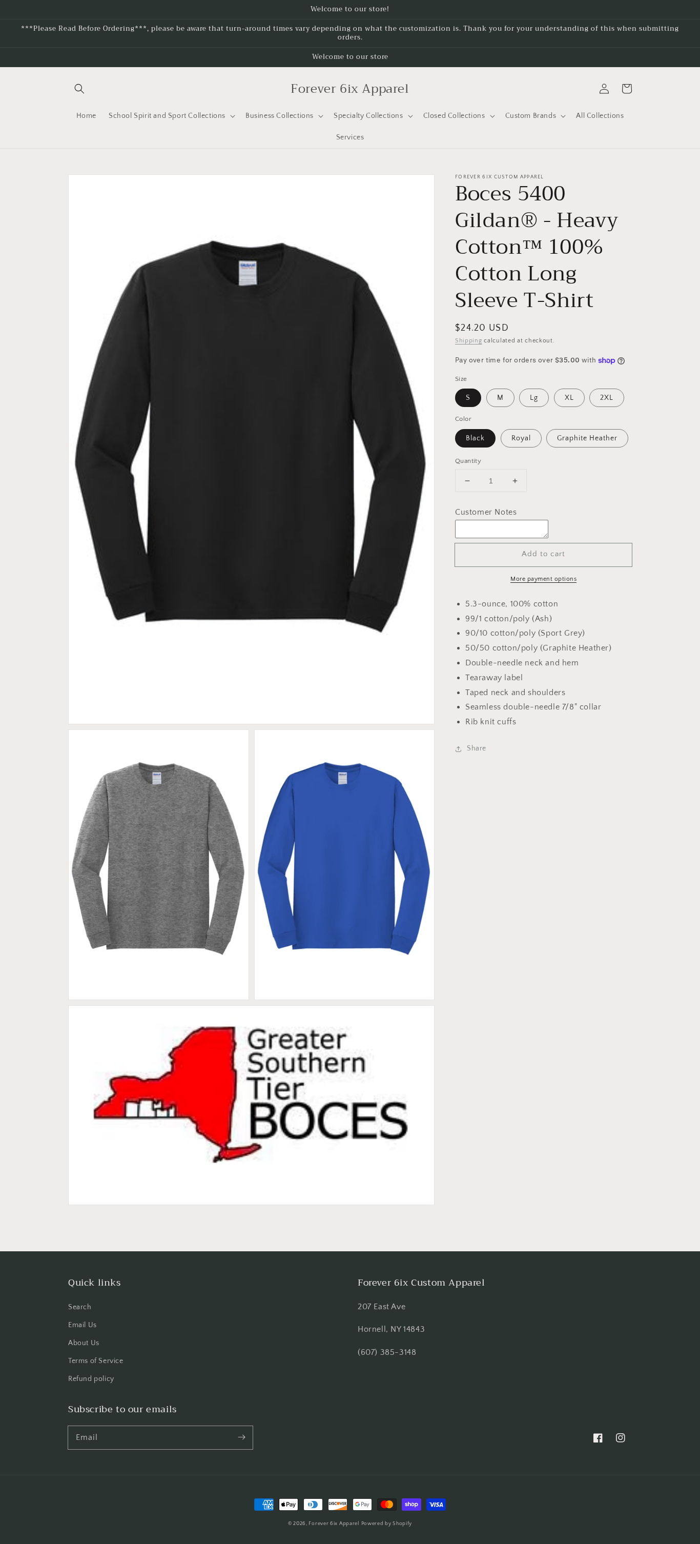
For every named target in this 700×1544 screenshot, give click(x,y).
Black (475, 438)
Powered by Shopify (387, 1524)
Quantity (468, 460)
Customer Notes (486, 512)
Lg (534, 398)
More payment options (543, 579)
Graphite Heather (587, 438)
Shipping (468, 340)
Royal (521, 438)
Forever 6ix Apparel (333, 1524)
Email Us (82, 1325)
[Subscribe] (241, 1437)
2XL (606, 398)
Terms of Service (95, 1361)
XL (569, 398)
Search (80, 1307)
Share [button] (476, 748)
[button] (79, 88)
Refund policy (91, 1379)
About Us (83, 1343)
